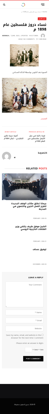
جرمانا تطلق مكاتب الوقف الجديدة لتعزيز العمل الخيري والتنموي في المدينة (28, 206)
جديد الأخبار (42, 18)
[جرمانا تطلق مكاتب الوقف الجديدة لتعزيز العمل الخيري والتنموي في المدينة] (24, 186)
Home (45, 11)
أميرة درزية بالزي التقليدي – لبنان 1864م (13, 137)
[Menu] (42, 5)
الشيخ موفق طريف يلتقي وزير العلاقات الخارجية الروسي (30, 228)
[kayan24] (23, 4)
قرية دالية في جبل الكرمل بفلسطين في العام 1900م (36, 138)
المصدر (44, 118)
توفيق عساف (39, 249)
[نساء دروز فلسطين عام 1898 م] (24, 55)
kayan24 (5, 35)
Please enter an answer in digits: (29, 343)
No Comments (29, 39)
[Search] (4, 5)
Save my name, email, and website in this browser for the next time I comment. (24, 336)
